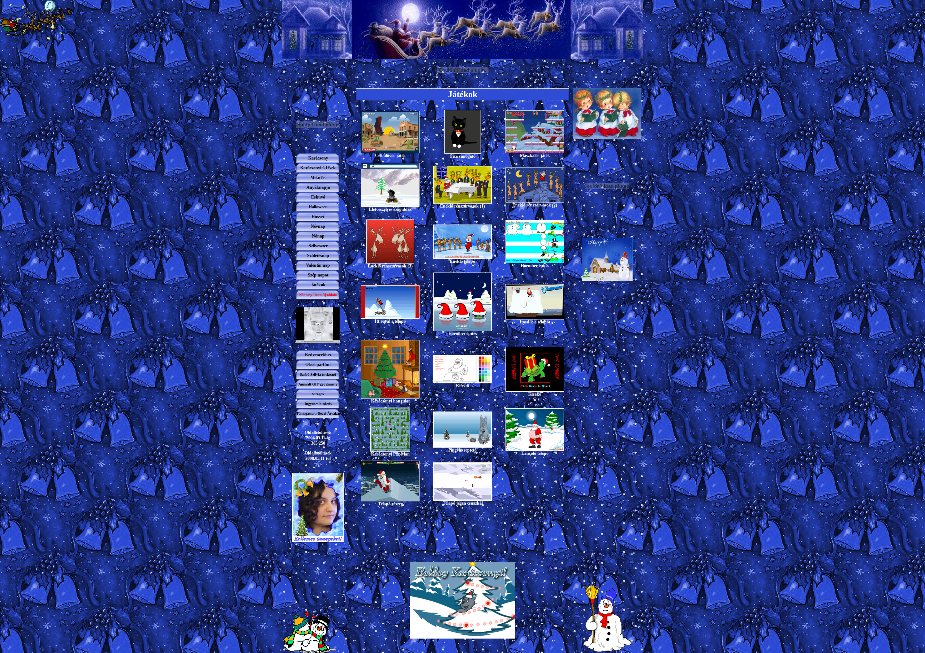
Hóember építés (535, 265)
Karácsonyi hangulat (390, 401)
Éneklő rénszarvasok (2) (534, 205)
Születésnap (318, 255)
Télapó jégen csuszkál (463, 503)
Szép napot (318, 275)
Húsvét (317, 216)
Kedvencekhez (318, 354)
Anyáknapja (318, 187)
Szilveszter (318, 245)
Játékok (318, 284)
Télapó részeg (390, 503)
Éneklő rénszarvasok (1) (462, 206)
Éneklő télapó (462, 261)
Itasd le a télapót (535, 322)
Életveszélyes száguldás (390, 209)
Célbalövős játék (390, 155)
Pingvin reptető (462, 450)
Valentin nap (318, 265)
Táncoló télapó (534, 453)
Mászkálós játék (535, 155)
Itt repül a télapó (390, 321)
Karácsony (318, 158)
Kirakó (534, 394)
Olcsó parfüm (318, 364)
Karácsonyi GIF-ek (318, 167)
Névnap (318, 226)
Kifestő (462, 385)
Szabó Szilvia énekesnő (318, 374)
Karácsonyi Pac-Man (390, 454)
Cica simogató (462, 156)
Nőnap (318, 236)
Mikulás (318, 177)
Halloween (318, 206)
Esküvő (318, 197)
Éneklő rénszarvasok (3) (390, 266)
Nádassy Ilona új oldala (318, 295)
